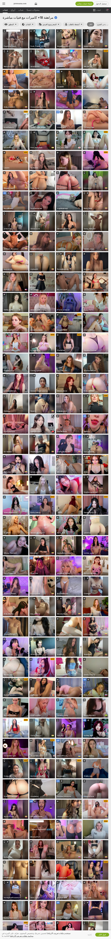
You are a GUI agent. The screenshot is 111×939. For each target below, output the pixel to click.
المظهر (11, 24)
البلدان (28, 24)
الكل (90, 24)
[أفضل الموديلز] (36, 3)
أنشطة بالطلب (74, 24)
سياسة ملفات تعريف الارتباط (21, 936)
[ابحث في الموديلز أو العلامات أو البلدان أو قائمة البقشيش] (107, 10)
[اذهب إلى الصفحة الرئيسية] (20, 3)
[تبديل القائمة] (4, 3)
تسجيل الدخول (101, 4)
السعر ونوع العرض (50, 24)
